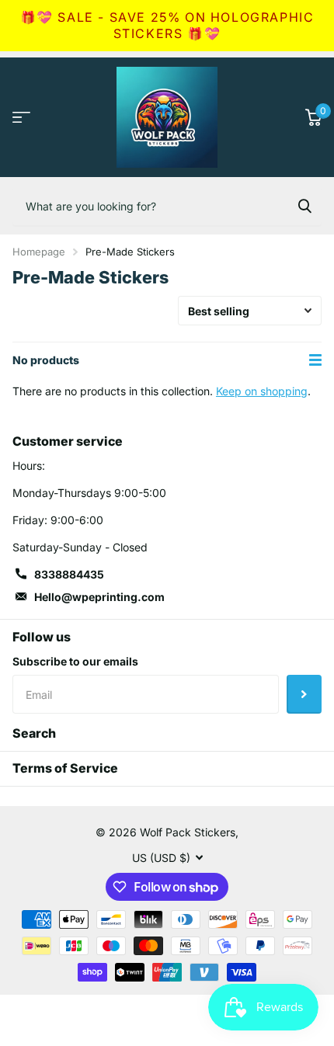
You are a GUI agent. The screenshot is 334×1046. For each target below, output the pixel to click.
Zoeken (304, 205)
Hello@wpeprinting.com (99, 596)
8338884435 (69, 574)
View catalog (21, 116)
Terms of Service (65, 768)
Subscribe (304, 694)
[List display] (315, 360)
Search (34, 733)
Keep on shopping (262, 391)
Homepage (38, 251)
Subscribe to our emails (75, 661)
